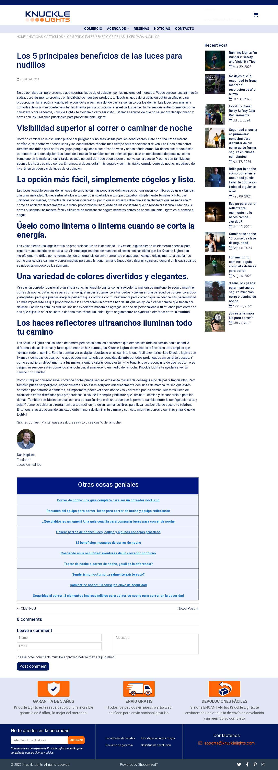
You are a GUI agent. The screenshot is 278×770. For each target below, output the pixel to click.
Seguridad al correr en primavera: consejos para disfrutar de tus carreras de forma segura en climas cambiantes (243, 143)
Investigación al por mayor (158, 738)
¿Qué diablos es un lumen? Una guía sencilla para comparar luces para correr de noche (108, 521)
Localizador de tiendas (120, 738)
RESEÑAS (141, 28)
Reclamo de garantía (119, 745)
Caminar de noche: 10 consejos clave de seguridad (108, 585)
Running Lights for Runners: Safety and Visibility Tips (243, 57)
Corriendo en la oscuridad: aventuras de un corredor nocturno (108, 553)
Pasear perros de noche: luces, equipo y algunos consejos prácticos (108, 532)
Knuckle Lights (32, 765)
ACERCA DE (117, 28)
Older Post (28, 608)
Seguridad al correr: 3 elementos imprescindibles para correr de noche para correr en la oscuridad (108, 596)
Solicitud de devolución (156, 745)
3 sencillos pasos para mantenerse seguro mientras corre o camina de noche (242, 292)
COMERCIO (93, 28)
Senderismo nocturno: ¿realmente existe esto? (108, 574)
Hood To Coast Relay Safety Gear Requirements (242, 110)
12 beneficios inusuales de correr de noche (108, 543)
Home (21, 37)
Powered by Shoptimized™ (139, 765)
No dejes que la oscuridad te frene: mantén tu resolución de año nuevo (243, 85)
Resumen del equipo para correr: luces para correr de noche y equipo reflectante (108, 511)
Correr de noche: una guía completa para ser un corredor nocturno (108, 500)
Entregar (76, 740)
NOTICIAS (162, 28)
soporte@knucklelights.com (229, 743)
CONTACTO (184, 28)
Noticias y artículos (45, 37)
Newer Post (186, 608)
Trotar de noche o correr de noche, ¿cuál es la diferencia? (108, 564)
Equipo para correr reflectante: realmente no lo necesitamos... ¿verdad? (243, 213)
